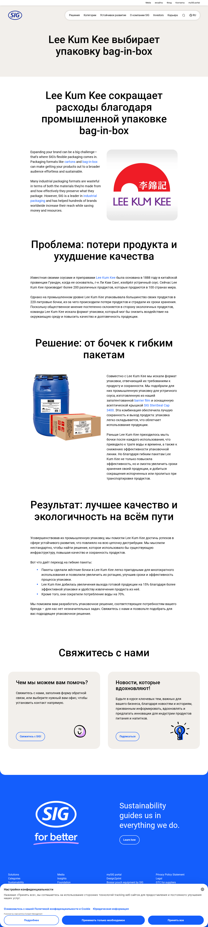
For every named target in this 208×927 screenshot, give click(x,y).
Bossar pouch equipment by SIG (125, 882)
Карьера (173, 15)
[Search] (184, 15)
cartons (70, 162)
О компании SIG (139, 15)
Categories (14, 878)
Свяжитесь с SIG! (30, 736)
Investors (158, 15)
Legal (159, 878)
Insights (61, 878)
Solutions (13, 874)
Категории (90, 15)
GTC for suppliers (166, 882)
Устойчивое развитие (113, 15)
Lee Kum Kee (106, 278)
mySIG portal (194, 3)
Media (148, 3)
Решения (74, 15)
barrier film (142, 400)
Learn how (129, 839)
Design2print (114, 878)
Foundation (64, 882)
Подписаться (128, 736)
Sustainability (16, 882)
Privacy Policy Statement (170, 874)
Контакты (180, 3)
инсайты (159, 3)
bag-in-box (90, 162)
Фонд (169, 3)
